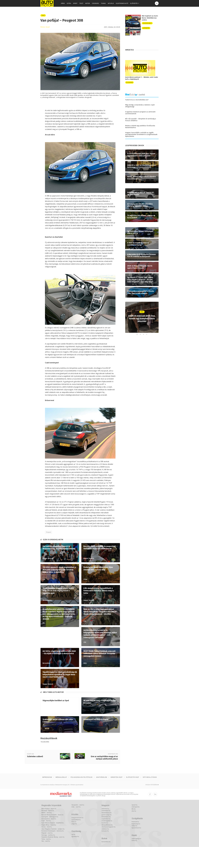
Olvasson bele (147, 23)
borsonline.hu (106, 841)
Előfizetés (134, 3)
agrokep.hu (75, 836)
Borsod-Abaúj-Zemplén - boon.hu (52, 815)
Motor (87, 3)
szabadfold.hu (76, 819)
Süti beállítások (150, 777)
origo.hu (74, 824)
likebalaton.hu (106, 816)
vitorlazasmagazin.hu (108, 827)
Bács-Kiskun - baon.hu (48, 808)
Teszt (81, 3)
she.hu (134, 811)
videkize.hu (105, 829)
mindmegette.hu (107, 821)
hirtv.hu (74, 821)
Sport (75, 3)
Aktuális (111, 3)
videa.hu (134, 825)
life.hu (134, 809)
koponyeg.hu (136, 824)
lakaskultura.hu (107, 812)
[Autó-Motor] (46, 3)
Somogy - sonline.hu (48, 835)
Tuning (103, 3)
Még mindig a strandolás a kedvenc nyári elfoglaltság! (140, 106)
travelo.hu (105, 823)
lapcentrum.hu (136, 828)
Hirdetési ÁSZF (117, 777)
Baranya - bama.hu (47, 810)
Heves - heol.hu (46, 827)
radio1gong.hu (136, 838)
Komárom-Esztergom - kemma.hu (52, 831)
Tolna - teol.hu (46, 839)
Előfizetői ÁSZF (132, 777)
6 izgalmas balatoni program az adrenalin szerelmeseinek (140, 113)
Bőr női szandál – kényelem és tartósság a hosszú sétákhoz (140, 120)
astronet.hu (105, 808)
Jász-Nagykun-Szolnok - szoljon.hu (52, 829)
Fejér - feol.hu (46, 821)
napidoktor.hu (106, 819)
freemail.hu (135, 821)
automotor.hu (106, 810)
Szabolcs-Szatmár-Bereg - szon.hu (52, 837)
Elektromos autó (122, 3)
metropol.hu (136, 807)
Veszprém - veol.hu (78, 805)
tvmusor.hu (105, 831)
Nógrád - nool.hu (47, 833)
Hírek (63, 3)
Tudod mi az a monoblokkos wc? (137, 100)
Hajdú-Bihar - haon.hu (48, 825)
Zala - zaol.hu (76, 807)
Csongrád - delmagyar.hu (49, 816)
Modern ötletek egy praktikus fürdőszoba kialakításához (140, 126)
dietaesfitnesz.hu (107, 825)
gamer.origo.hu (107, 815)
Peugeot (48, 532)
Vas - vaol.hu (45, 841)
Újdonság (95, 3)
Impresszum (47, 777)
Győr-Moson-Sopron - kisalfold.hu (52, 823)
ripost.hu (134, 805)
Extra (69, 3)
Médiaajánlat (61, 777)
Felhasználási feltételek (81, 777)
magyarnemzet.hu (77, 817)
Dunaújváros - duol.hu (48, 819)
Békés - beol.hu (46, 812)
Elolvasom (129, 82)
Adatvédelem (101, 777)
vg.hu (73, 834)
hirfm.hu (134, 840)
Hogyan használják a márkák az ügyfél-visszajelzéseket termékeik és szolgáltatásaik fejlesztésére (141, 134)
